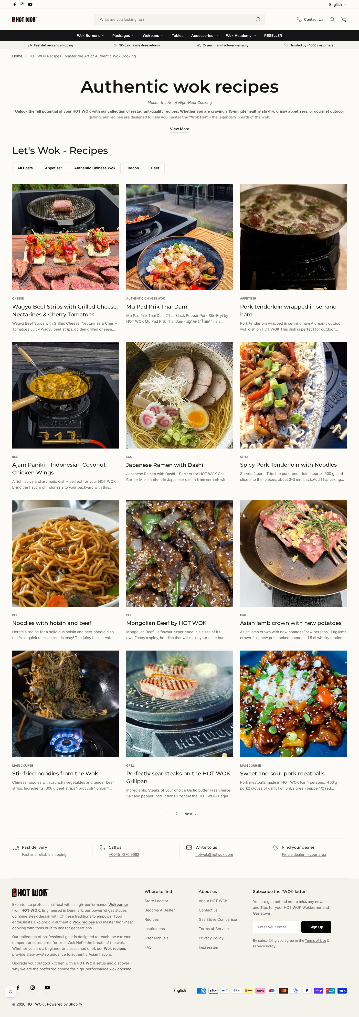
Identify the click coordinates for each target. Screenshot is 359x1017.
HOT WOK (35, 1004)
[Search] (258, 19)
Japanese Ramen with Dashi (164, 465)
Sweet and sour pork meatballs (282, 773)
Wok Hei (75, 942)
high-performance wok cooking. (104, 969)
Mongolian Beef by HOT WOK (166, 623)
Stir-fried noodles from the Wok (55, 773)
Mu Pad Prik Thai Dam (156, 306)
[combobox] (179, 19)
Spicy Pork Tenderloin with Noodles (288, 464)
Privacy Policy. (264, 946)
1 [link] (167, 814)
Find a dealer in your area (304, 854)
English (335, 4)
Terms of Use (315, 940)
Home (17, 56)
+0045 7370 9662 (124, 854)
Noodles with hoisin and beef (51, 623)
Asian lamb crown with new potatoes (290, 623)
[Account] (332, 19)
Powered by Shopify (64, 1004)
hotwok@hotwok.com (214, 854)
